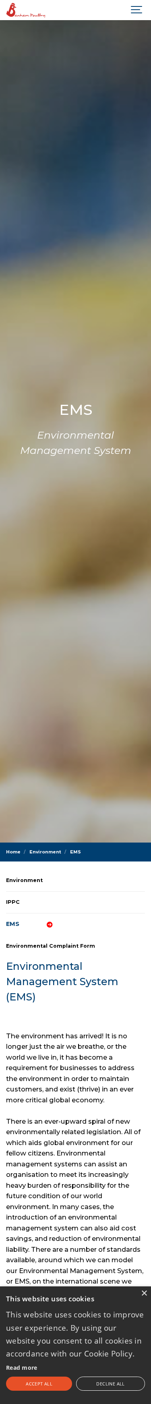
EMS (12, 924)
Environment (24, 880)
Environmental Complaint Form (50, 946)
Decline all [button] (110, 1384)
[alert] (75, 1345)
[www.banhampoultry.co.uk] (26, 10)
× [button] (144, 1293)
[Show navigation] (137, 10)
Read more (21, 1367)
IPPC (13, 902)
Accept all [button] (39, 1384)
